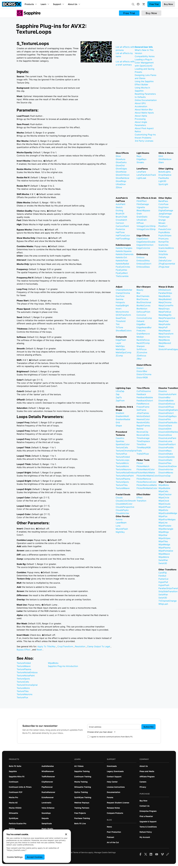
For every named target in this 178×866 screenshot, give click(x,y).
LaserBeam (121, 522)
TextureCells (23, 681)
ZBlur (139, 358)
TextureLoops (122, 460)
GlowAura (120, 159)
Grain (139, 213)
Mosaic (161, 223)
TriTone (119, 327)
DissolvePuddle (166, 447)
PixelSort (162, 226)
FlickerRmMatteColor (147, 488)
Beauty (140, 290)
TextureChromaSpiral (27, 685)
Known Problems (143, 137)
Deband (140, 321)
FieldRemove (143, 403)
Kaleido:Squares (123, 251)
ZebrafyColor (165, 260)
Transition (141, 500)
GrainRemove (143, 333)
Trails (139, 450)
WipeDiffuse (164, 507)
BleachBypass (143, 210)
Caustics (120, 438)
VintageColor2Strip (146, 226)
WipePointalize (165, 550)
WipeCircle (163, 497)
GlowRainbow (122, 178)
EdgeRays (141, 159)
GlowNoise (121, 171)
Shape (119, 425)
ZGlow (119, 187)
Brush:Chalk (121, 216)
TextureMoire (23, 688)
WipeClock (163, 500)
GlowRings (121, 181)
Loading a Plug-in (143, 59)
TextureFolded (24, 663)
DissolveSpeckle (166, 457)
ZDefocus (141, 355)
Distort (140, 368)
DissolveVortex (165, 469)
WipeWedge (164, 544)
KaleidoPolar (122, 260)
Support (57, 4)
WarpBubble (164, 296)
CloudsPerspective (125, 507)
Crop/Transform (65, 646)
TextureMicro (122, 463)
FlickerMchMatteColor (147, 475)
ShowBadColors (123, 330)
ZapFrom (120, 400)
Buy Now (168, 4)
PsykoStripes (164, 235)
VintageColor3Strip (146, 229)
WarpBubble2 (165, 299)
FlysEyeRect (122, 273)
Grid (118, 422)
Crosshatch (121, 220)
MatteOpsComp (123, 352)
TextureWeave (23, 666)
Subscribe (148, 726)
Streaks (140, 162)
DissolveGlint (164, 428)
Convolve (141, 315)
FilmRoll (162, 575)
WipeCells (163, 491)
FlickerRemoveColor (146, 482)
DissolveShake (165, 453)
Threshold (120, 321)
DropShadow (164, 175)
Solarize (162, 251)
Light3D (162, 181)
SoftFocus (141, 349)
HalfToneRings (123, 238)
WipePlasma (164, 547)
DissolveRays (164, 450)
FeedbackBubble (145, 397)
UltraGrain (142, 220)
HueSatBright (122, 305)
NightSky (120, 532)
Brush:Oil (120, 213)
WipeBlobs (53, 663)
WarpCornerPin (165, 305)
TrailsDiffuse (143, 453)
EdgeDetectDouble (146, 241)
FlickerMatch (143, 466)
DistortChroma (144, 374)
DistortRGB (142, 377)
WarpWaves (164, 340)
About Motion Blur (144, 109)
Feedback (141, 394)
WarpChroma (164, 302)
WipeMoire (163, 557)
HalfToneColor (123, 235)
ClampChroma (123, 293)
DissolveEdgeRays (167, 416)
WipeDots (163, 510)
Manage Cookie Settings (105, 852)
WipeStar (162, 535)
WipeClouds (164, 503)
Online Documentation (146, 100)
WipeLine (162, 522)
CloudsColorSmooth (126, 500)
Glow (118, 156)
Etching (119, 210)
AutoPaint (120, 204)
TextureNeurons (24, 694)
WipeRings (163, 532)
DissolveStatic (165, 460)
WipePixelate (164, 525)
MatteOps (120, 349)
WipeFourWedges (167, 519)
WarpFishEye (164, 311)
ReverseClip (142, 432)
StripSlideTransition (167, 591)
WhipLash (163, 604)
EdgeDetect (142, 238)
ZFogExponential (166, 263)
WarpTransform (165, 333)
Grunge (162, 220)
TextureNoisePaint (26, 675)
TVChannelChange (167, 600)
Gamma (119, 299)
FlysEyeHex (121, 270)
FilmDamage (143, 204)
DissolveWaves (165, 472)
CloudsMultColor (124, 503)
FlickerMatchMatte (146, 472)
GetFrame (141, 410)
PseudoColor (164, 229)
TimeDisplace (143, 441)
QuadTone (121, 318)
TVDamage (163, 216)
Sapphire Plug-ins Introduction (63, 666)
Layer (118, 343)
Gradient (120, 413)
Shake (161, 346)
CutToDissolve (144, 391)
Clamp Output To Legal (99, 646)
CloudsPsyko (122, 510)
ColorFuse (163, 204)
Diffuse (140, 223)
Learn (43, 4)
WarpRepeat (164, 330)
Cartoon (120, 223)
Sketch (119, 207)
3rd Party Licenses (144, 141)
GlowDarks (121, 162)
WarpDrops (164, 308)
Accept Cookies (34, 857)
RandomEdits (143, 422)
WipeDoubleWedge (167, 513)
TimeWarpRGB (144, 447)
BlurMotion (142, 308)
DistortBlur (142, 371)
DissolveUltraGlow (167, 466)
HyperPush (163, 585)
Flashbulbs (163, 178)
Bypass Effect (24, 649)
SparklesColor (123, 444)
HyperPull (163, 582)
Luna (118, 525)
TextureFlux (22, 697)
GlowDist (120, 165)
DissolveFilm (164, 419)
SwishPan (163, 560)
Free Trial (154, 4)
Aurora (119, 519)
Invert (118, 308)
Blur (138, 293)
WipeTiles (163, 541)
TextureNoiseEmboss (27, 672)
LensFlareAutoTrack (146, 175)
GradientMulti (122, 416)
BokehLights (164, 171)
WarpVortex (164, 336)
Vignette (141, 207)
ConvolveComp (144, 318)
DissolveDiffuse (166, 406)
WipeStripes (164, 538)
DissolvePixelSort (167, 444)
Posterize (120, 229)
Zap (117, 394)
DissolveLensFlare (167, 438)
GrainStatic (142, 216)
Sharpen (141, 346)
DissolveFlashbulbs (167, 422)
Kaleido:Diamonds (124, 254)
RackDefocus (143, 340)
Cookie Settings (15, 857)
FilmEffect (142, 201)
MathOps (120, 346)
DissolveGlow (165, 435)
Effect (140, 497)
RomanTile (163, 241)
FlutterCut (163, 579)
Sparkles (120, 441)
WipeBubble (164, 488)
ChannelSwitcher (124, 290)
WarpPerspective (166, 318)
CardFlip (162, 572)
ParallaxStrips (165, 293)
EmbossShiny (143, 260)
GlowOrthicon (122, 175)
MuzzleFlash (122, 529)
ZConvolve (142, 352)
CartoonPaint (122, 226)
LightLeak (141, 178)
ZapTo (119, 397)
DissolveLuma (165, 441)
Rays (139, 156)
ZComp (119, 355)
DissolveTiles (164, 463)
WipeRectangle (165, 529)
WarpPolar (163, 321)
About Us (72, 4)
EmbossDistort (144, 263)
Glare (161, 162)
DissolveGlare (165, 425)
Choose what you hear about (99, 732)
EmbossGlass (143, 266)
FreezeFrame (143, 406)
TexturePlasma (24, 669)
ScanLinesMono (166, 248)
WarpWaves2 (164, 343)
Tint (117, 324)
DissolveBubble (166, 400)
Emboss (140, 257)
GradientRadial (123, 419)
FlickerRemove (144, 478)
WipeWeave (164, 554)
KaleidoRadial (122, 263)
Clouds (119, 497)
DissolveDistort (166, 413)
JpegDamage (165, 213)
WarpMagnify (164, 315)
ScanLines (163, 245)
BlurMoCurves (143, 305)
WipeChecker (165, 494)
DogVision (163, 207)
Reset (39, 649)
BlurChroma (142, 299)
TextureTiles (23, 691)
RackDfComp (143, 343)
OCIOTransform (123, 315)
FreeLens (141, 330)
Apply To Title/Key (46, 646)
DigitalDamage (165, 210)
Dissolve (162, 391)
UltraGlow (121, 184)
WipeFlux (162, 516)
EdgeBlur (141, 324)
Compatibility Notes (145, 56)
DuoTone (120, 296)
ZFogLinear (163, 266)
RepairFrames (143, 425)
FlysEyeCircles (123, 266)
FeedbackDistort (145, 400)
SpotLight (163, 184)
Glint (160, 156)
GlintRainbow (164, 159)
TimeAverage (143, 438)
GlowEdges (121, 168)
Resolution (80, 646)
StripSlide (163, 254)
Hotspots (120, 302)
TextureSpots (23, 678)
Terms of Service (80, 852)
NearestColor (143, 419)
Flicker (140, 463)
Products (29, 4)
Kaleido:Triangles (124, 248)
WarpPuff (163, 327)
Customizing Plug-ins (145, 134)
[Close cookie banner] (66, 834)
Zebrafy (162, 257)
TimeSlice (141, 444)
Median (140, 336)
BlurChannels (143, 296)
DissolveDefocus (166, 403)
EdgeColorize (143, 248)
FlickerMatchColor (146, 469)
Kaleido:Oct (121, 257)
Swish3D (162, 563)
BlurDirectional (144, 302)
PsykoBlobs (164, 232)
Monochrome (122, 311)
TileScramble (122, 276)
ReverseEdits (143, 435)
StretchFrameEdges (168, 349)
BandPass (163, 201)
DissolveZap (164, 475)
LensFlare (141, 171)
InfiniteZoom (164, 290)
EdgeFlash (121, 340)
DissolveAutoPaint (167, 394)
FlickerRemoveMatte (147, 485)
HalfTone (120, 232)
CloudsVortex (122, 513)
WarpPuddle (164, 324)
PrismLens (163, 238)
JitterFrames (143, 413)
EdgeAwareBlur (144, 327)
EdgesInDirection (145, 245)
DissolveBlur (164, 397)
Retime (140, 428)
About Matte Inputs (144, 112)
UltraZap (120, 391)
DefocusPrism (143, 311)
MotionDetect (143, 416)
